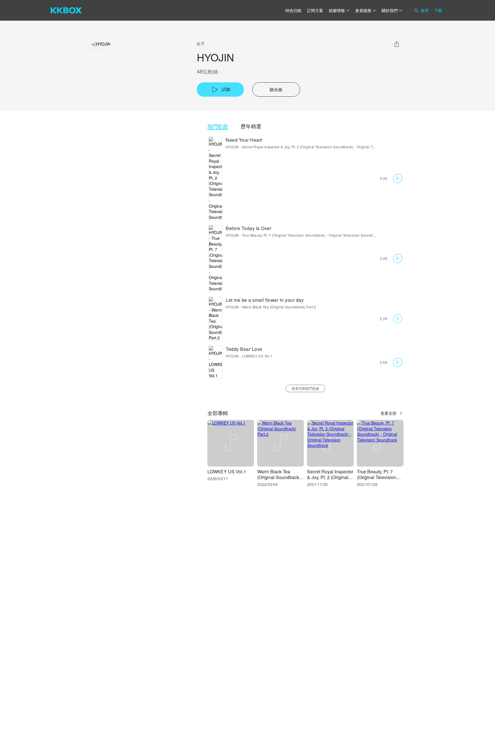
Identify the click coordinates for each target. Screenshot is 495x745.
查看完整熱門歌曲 (305, 388)
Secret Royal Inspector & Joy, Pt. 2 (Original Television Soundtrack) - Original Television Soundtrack (325, 146)
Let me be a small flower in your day (265, 300)
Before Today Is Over (248, 228)
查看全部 (388, 413)
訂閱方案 (315, 10)
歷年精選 (251, 126)
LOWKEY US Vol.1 (257, 355)
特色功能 (293, 10)
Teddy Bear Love (244, 349)
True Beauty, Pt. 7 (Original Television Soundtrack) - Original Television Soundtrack (311, 235)
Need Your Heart (244, 140)
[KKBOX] (66, 10)
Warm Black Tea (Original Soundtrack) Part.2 (279, 306)
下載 (438, 10)
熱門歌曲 (217, 126)
